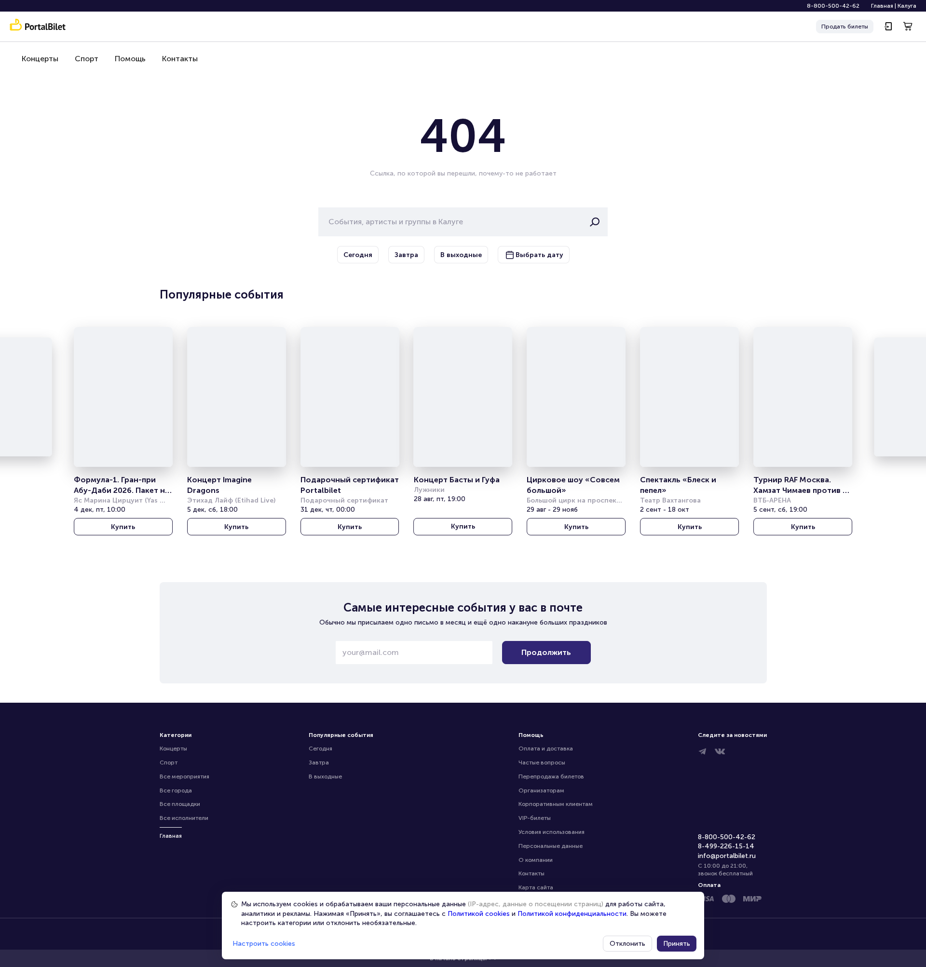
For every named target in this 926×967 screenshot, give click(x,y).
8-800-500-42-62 (833, 5)
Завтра (319, 762)
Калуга (907, 5)
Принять (676, 944)
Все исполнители (184, 818)
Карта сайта (535, 887)
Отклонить (627, 944)
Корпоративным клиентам (555, 804)
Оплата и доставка (545, 748)
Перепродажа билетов (551, 776)
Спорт (86, 58)
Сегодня (320, 748)
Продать (844, 26)
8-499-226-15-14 (726, 846)
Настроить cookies (263, 944)
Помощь (130, 58)
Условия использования (551, 832)
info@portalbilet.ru (727, 856)
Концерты (40, 58)
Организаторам (541, 790)
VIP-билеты (534, 818)
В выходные (325, 776)
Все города (176, 790)
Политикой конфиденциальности (571, 914)
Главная (882, 5)
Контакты (180, 58)
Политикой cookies (479, 914)
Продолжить (546, 652)
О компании (535, 860)
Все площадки (180, 804)
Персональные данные (550, 846)
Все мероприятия (184, 776)
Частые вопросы (541, 762)
